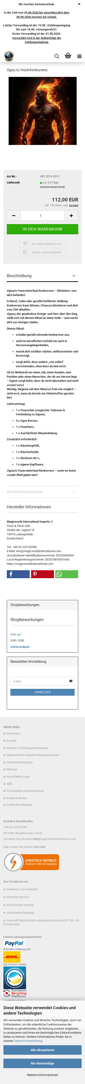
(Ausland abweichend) (52, 187)
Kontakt (12, 740)
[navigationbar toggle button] (79, 56)
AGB (9, 783)
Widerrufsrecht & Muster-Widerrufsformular (33, 755)
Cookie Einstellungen (19, 804)
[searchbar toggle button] (56, 56)
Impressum (14, 733)
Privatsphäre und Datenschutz (25, 791)
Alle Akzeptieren (42, 1050)
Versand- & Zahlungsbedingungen (27, 748)
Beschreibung (19, 275)
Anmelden (42, 692)
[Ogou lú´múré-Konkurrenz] (43, 110)
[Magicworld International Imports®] (7, 56)
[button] (13, 215)
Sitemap (12, 769)
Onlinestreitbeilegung (20, 762)
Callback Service (17, 798)
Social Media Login (18, 776)
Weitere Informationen (42, 1075)
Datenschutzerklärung (28, 1040)
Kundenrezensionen (25, 491)
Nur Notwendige (42, 1063)
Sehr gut (15, 634)
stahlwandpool (19, 646)
